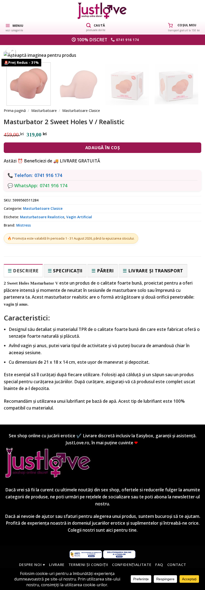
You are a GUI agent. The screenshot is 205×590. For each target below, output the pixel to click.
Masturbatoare (44, 110)
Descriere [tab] (25, 271)
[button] (14, 27)
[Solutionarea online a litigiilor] (119, 553)
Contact (176, 564)
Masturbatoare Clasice (81, 110)
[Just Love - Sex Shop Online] (102, 10)
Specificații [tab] (67, 271)
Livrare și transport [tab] (155, 271)
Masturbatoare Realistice (42, 217)
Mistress (23, 225)
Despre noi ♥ (32, 564)
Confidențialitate (131, 564)
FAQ (159, 564)
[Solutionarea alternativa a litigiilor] (86, 553)
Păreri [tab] (105, 271)
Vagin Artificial (79, 217)
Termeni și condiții (88, 564)
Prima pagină (15, 110)
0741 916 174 (48, 175)
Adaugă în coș (102, 147)
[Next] (189, 86)
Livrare (56, 564)
